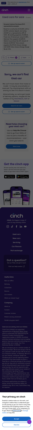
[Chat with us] (29, 422)
